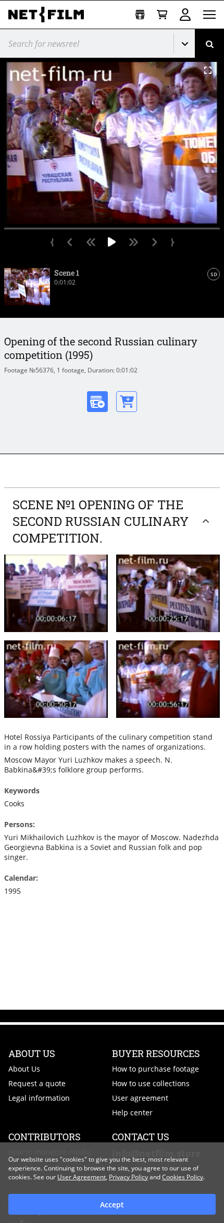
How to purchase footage (155, 1069)
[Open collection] (139, 15)
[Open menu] (209, 14)
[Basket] (162, 15)
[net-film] (50, 14)
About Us (24, 1069)
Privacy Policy (128, 1177)
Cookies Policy (182, 1177)
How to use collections (151, 1083)
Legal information (39, 1098)
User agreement (140, 1098)
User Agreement (81, 1177)
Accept (112, 1204)
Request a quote (37, 1083)
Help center (132, 1112)
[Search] (209, 43)
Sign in (185, 14)
